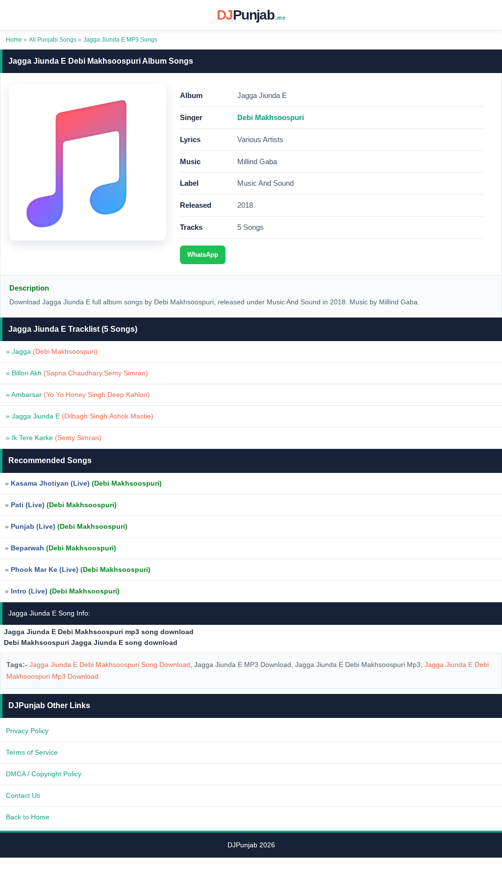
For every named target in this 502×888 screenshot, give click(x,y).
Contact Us (23, 795)
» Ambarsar (78, 394)
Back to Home (28, 817)
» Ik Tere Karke (53, 438)
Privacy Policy (27, 731)
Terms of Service (32, 752)
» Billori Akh (77, 373)
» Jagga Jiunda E (79, 416)
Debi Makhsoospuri (270, 117)
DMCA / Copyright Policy (43, 774)
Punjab (251, 15)
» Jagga (52, 351)
